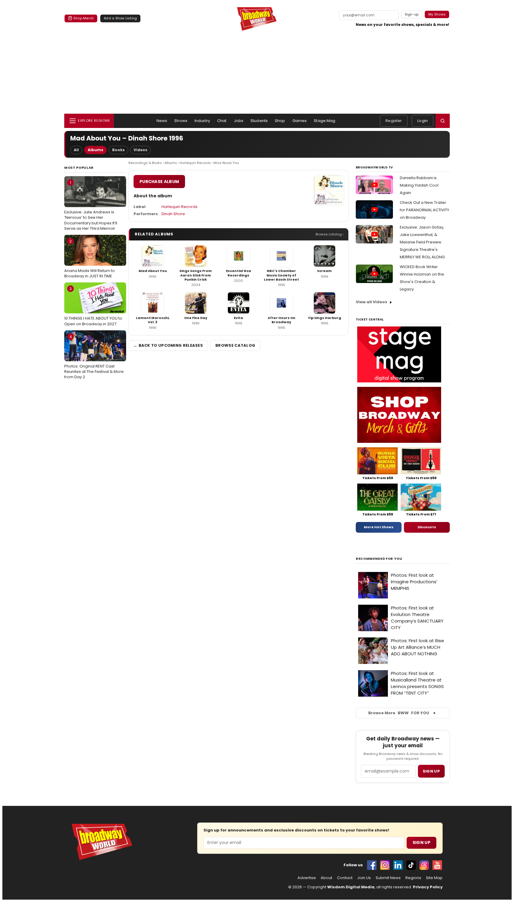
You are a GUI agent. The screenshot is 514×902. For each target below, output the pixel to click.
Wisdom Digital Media (350, 887)
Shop (280, 121)
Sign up (431, 771)
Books (118, 149)
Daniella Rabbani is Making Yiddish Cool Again (419, 185)
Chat (222, 121)
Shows (180, 121)
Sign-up (412, 14)
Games (299, 121)
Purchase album (159, 182)
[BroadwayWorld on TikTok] (411, 865)
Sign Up (421, 842)
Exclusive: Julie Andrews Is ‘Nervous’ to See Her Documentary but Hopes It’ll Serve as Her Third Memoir (90, 205)
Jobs (239, 121)
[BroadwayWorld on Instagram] (385, 865)
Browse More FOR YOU (398, 713)
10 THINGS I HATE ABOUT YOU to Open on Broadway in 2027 (93, 306)
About (326, 878)
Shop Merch (83, 18)
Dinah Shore (173, 214)
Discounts (427, 527)
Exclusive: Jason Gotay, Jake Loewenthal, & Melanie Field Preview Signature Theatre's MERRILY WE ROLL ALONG (422, 242)
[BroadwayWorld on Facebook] (371, 865)
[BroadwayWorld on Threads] (424, 865)
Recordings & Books (145, 162)
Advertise (306, 878)
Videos (140, 149)
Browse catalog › (330, 234)
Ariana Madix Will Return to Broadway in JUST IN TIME (89, 258)
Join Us (364, 878)
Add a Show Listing (120, 18)
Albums (95, 149)
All (76, 149)
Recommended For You (379, 558)
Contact (344, 878)
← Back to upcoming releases (168, 345)
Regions (413, 878)
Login (422, 121)
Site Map (434, 878)
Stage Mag (324, 121)
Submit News (388, 878)
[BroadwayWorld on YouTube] (437, 865)
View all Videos (371, 302)
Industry (202, 121)
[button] (442, 121)
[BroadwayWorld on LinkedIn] (398, 865)
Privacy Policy (428, 887)
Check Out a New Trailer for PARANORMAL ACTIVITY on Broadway (424, 210)
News (161, 121)
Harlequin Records (195, 162)
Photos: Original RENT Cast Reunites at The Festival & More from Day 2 (94, 357)
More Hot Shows (379, 527)
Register (394, 121)
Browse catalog (235, 345)
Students (259, 121)
